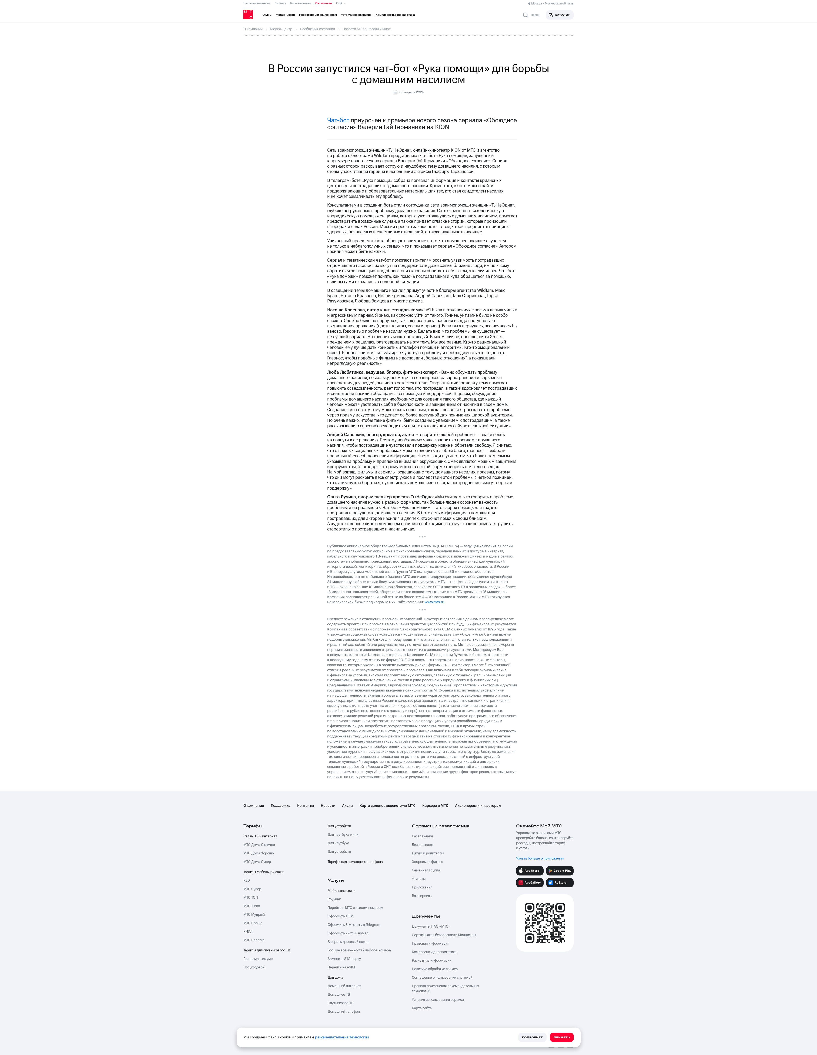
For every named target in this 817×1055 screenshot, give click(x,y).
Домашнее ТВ (339, 994)
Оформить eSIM (340, 916)
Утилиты (419, 878)
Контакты (305, 805)
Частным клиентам (256, 3)
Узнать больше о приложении (540, 858)
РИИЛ (248, 931)
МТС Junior (251, 906)
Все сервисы (422, 895)
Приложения (422, 887)
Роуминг (334, 899)
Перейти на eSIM (341, 967)
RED (246, 880)
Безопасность (423, 844)
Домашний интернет (344, 986)
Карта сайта (422, 1008)
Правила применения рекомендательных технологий (445, 989)
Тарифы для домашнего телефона (355, 861)
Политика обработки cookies (435, 969)
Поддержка (280, 805)
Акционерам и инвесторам (478, 805)
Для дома (335, 977)
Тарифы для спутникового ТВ (266, 950)
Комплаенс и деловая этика (434, 952)
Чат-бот (338, 120)
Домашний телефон (344, 1011)
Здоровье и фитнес (427, 861)
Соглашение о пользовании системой (442, 977)
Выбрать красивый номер (349, 941)
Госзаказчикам (300, 3)
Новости (328, 805)
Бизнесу (280, 3)
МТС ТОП (250, 897)
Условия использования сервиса (438, 999)
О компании (323, 3)
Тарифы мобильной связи (263, 872)
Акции (347, 805)
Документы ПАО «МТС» (431, 926)
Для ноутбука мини (343, 834)
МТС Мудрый (254, 914)
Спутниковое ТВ (340, 1003)
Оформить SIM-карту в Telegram (354, 924)
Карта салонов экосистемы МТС (388, 805)
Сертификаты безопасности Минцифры (444, 935)
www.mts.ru (434, 602)
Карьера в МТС (435, 805)
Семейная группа (426, 870)
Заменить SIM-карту (344, 958)
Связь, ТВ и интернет (260, 836)
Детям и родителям (428, 853)
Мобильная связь (341, 890)
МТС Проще (252, 923)
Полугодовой (253, 967)
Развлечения (422, 836)
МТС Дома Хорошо (258, 853)
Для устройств (339, 826)
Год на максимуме (258, 958)
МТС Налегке (253, 940)
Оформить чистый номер (348, 933)
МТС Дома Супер (257, 861)
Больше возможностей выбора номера (359, 950)
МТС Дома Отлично (259, 844)
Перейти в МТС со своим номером (355, 907)
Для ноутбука (338, 843)
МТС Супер (252, 889)
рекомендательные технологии (342, 1037)
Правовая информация (430, 943)
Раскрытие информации (431, 960)
